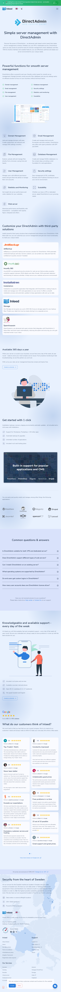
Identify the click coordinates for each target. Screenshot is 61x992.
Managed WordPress (37, 970)
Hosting (4, 970)
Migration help (35, 950)
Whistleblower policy (7, 952)
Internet (34, 967)
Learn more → (54, 2)
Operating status (36, 947)
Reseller (4, 972)
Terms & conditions (7, 950)
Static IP (34, 975)
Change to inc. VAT (40, 872)
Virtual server (5, 975)
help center (29, 600)
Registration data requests (9, 958)
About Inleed (5, 942)
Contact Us (38, 600)
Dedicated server (6, 978)
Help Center (35, 944)
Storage (34, 972)
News (4, 944)
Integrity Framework (7, 955)
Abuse (33, 952)
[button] (29, 853)
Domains (4, 967)
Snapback (34, 978)
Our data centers (6, 947)
